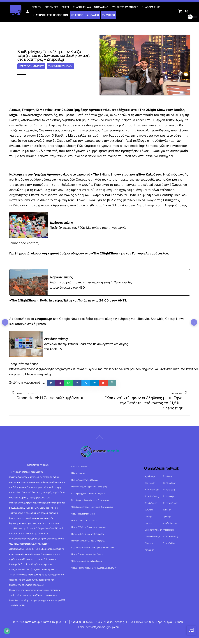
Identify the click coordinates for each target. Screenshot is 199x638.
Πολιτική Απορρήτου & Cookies (84, 480)
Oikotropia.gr (150, 543)
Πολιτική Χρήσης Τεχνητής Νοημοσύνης (89, 527)
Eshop (78, 15)
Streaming (101, 7)
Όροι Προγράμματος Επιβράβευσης (86, 561)
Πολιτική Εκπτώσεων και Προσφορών (88, 540)
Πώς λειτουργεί (78, 473)
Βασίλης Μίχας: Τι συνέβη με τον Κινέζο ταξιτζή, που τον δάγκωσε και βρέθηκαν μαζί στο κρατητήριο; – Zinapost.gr (53, 55)
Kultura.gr (149, 509)
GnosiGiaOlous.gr (152, 496)
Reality (37, 7)
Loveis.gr (149, 523)
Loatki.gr (148, 516)
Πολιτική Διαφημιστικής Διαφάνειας (87, 554)
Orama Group (31, 622)
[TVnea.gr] (15, 14)
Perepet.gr (149, 550)
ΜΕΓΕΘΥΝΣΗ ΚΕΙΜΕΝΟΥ (31, 66)
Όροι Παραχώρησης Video (83, 513)
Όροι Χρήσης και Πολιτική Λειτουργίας (88, 493)
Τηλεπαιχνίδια (82, 7)
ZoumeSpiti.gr (169, 543)
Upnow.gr (167, 516)
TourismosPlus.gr (170, 503)
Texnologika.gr (169, 483)
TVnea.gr (167, 509)
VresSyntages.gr (170, 523)
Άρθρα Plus (152, 7)
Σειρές (66, 7)
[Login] (28, 11)
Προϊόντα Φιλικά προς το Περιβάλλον (87, 534)
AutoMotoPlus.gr (152, 489)
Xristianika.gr (168, 530)
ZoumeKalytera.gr (170, 536)
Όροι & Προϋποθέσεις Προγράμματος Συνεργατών (93, 568)
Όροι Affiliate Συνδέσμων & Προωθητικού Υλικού (92, 547)
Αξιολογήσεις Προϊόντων (51, 15)
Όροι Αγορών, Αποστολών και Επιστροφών (90, 500)
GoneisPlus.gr (151, 503)
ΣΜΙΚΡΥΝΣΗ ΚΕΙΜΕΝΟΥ (60, 66)
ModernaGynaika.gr (153, 530)
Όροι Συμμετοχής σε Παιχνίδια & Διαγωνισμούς (92, 507)
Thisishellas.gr (169, 489)
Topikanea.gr (168, 496)
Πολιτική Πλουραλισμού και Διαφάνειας (89, 486)
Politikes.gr (167, 476)
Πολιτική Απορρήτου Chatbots (84, 520)
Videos (110, 15)
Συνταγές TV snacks (125, 7)
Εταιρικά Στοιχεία (79, 466)
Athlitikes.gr (150, 483)
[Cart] (180, 11)
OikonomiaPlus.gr (152, 536)
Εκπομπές (51, 7)
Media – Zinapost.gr (38, 374)
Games (94, 15)
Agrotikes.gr (150, 476)
